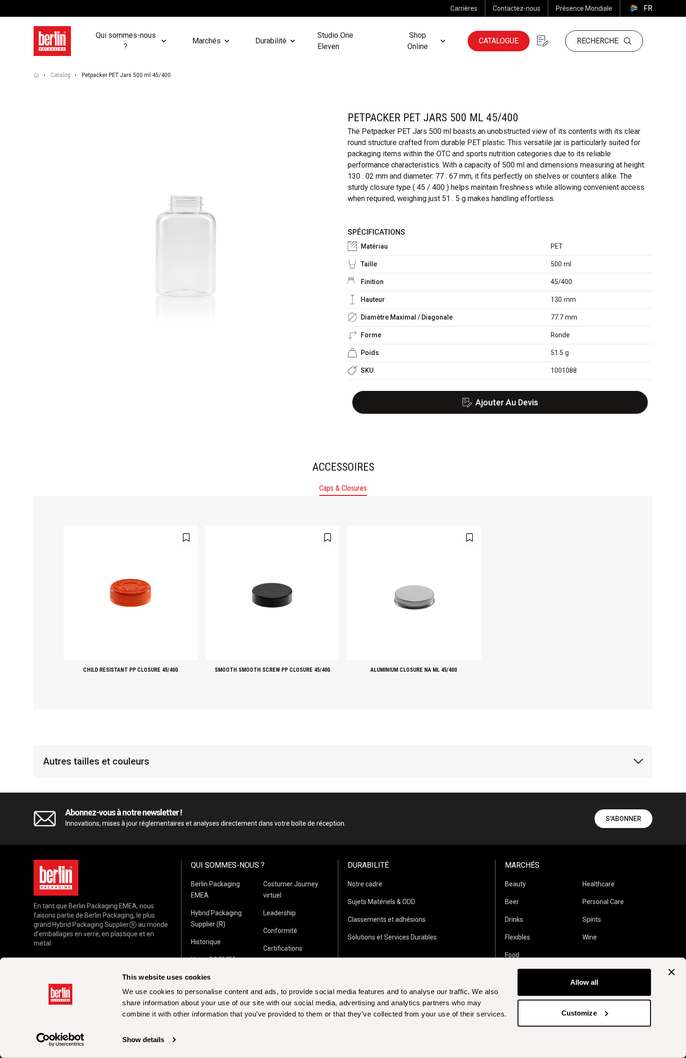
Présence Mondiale (584, 8)
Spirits (591, 919)
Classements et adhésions (387, 919)
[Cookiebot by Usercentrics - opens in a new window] (60, 1040)
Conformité (280, 930)
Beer (512, 901)
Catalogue (498, 40)
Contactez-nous (516, 8)
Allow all (584, 982)
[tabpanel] (343, 603)
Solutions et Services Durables (392, 937)
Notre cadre (365, 884)
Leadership (279, 913)
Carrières (463, 8)
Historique (206, 942)
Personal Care (603, 901)
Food (512, 955)
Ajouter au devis (507, 402)
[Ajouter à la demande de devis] (186, 537)
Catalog (60, 75)
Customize (579, 1012)
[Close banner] (671, 972)
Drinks (514, 919)
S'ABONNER (623, 818)
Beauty (515, 884)
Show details (143, 1040)
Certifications (282, 948)
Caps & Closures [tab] (343, 488)
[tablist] (343, 489)
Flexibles (517, 937)
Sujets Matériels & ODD (381, 901)
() (640, 8)
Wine (589, 937)
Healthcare (598, 884)
